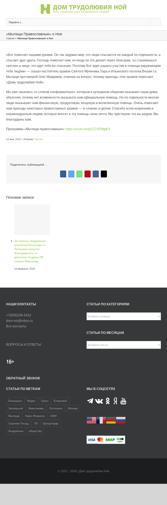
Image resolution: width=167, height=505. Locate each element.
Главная (10, 38)
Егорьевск (60, 394)
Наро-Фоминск (35, 409)
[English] (91, 413)
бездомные (15, 424)
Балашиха (15, 394)
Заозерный (15, 401)
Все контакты (16, 319)
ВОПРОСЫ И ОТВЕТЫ (23, 338)
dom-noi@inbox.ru (19, 314)
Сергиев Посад (18, 417)
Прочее (38, 139)
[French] (101, 413)
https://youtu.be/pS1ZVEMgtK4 (88, 129)
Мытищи (14, 409)
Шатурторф (50, 417)
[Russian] (121, 413)
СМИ (53, 409)
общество (35, 424)
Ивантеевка (36, 401)
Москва (73, 401)
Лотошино (56, 401)
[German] (111, 413)
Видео (31, 394)
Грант (44, 394)
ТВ (35, 417)
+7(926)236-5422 (18, 308)
